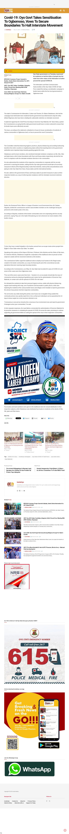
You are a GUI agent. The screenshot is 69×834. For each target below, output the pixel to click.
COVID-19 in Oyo (12, 456)
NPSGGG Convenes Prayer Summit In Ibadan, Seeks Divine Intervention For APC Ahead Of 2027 (16, 81)
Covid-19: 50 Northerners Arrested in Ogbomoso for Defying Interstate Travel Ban (13, 445)
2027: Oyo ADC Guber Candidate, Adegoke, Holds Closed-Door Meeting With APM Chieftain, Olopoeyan (17, 87)
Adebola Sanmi (28, 507)
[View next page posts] (19, 98)
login (9, 563)
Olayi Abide (27, 536)
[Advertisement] (34, 2)
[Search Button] (64, 10)
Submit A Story (8, 803)
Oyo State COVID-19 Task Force (40, 456)
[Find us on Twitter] (49, 801)
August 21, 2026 (36, 507)
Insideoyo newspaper (24, 456)
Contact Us (15, 801)
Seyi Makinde (8, 459)
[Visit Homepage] (8, 10)
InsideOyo (8, 29)
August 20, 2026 (34, 536)
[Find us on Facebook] (46, 801)
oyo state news (55, 456)
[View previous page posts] (16, 98)
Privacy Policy (31, 801)
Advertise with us (19, 803)
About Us (22, 801)
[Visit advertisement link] (34, 359)
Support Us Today (30, 803)
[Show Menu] (60, 10)
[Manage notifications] (65, 830)
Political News (25, 29)
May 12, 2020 (17, 29)
